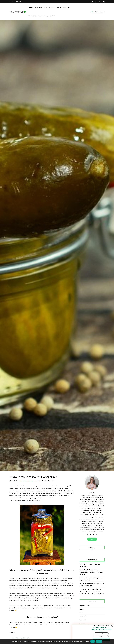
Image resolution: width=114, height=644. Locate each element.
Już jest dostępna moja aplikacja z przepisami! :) (90, 565)
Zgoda (92, 641)
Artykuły (38, 7)
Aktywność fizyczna (85, 605)
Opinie (53, 7)
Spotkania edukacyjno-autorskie (38, 16)
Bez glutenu (83, 613)
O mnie (11, 1)
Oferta (46, 7)
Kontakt (18, 1)
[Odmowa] (112, 641)
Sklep (52, 16)
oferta (92, 539)
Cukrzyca (82, 623)
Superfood (37, 481)
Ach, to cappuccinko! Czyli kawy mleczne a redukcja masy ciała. (92, 584)
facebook (96, 1)
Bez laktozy (83, 620)
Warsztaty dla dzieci (63, 7)
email (92, 1)
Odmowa (99, 641)
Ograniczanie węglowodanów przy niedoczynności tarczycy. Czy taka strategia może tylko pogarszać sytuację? (92, 591)
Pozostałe (29, 481)
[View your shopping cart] (104, 1)
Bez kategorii (83, 616)
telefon (89, 1)
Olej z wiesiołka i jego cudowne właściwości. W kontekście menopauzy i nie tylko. (91, 572)
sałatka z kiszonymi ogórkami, (21, 638)
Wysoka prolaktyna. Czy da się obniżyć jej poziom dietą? (91, 579)
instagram (99, 1)
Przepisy (30, 7)
